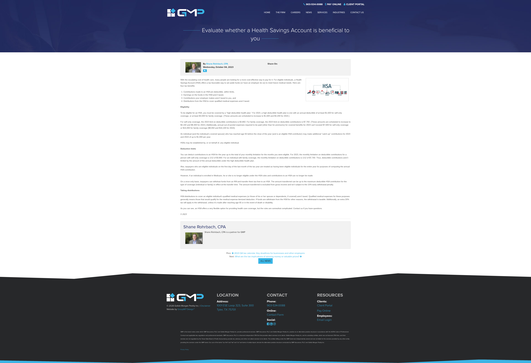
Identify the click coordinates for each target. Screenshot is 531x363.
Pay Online (334, 4)
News (309, 12)
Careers (295, 12)
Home (267, 12)
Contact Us (357, 12)
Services (322, 12)
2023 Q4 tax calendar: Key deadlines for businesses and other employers (269, 253)
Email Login (324, 320)
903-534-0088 (314, 4)
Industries (339, 12)
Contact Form (275, 314)
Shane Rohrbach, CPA (217, 63)
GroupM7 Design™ (186, 309)
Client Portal (355, 4)
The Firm (280, 12)
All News (265, 261)
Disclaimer (205, 305)
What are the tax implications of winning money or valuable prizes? (267, 256)
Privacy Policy (184, 349)
